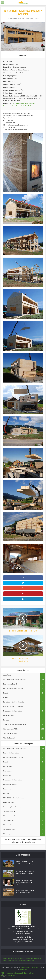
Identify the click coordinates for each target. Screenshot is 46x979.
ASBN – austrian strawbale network (12, 973)
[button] (4, 975)
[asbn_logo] (23, 917)
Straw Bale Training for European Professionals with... (24, 883)
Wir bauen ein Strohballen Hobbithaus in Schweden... (25, 872)
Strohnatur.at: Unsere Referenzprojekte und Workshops (22, 958)
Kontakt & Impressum (8, 975)
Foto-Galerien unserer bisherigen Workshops (18, 960)
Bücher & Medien (29, 973)
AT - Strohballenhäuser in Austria (24, 103)
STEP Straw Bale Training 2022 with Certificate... (25, 891)
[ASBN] (23, 2)
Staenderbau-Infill (18, 106)
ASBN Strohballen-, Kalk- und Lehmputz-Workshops (25, 863)
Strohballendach (30, 106)
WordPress (23, 969)
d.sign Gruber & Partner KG (29, 967)
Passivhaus (7, 106)
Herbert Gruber (24, 18)
